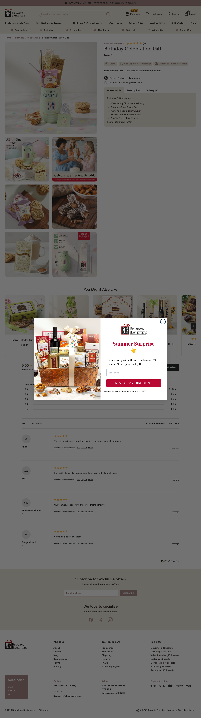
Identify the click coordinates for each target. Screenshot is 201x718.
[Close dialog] (163, 321)
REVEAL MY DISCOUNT (133, 383)
